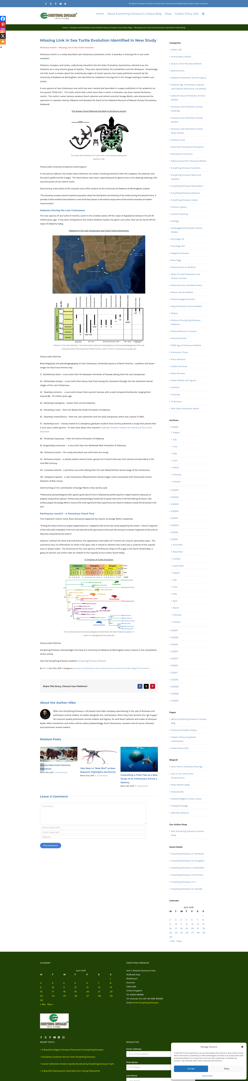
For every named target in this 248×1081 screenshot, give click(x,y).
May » (180, 941)
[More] (3, 41)
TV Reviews (176, 401)
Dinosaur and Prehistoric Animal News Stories (93, 668)
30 (170, 937)
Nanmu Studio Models (182, 292)
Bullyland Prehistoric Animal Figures (188, 77)
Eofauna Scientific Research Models (188, 161)
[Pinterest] (3, 24)
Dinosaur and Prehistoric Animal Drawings (187, 108)
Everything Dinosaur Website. (92, 661)
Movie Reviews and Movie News (186, 285)
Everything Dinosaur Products (185, 193)
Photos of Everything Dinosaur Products (185, 322)
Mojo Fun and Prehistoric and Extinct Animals (185, 276)
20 (192, 928)
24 (176, 932)
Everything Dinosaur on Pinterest (187, 875)
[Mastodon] (59, 1037)
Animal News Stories (181, 56)
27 (192, 932)
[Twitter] (45, 1037)
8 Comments (102, 786)
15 (203, 924)
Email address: (134, 1049)
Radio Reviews (178, 373)
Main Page (131, 668)
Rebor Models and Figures (183, 380)
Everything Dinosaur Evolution (185, 168)
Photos (174, 313)
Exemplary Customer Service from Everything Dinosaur (68, 1057)
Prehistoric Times (179, 352)
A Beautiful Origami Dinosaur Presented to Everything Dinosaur (72, 1049)
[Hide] (1, 47)
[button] (242, 1046)
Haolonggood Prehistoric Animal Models (186, 230)
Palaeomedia (177, 791)
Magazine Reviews (180, 253)
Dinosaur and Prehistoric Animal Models (187, 120)
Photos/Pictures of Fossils (184, 331)
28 (198, 932)
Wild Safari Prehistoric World (185, 408)
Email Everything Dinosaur (145, 1002)
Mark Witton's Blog (180, 784)
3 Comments (142, 771)
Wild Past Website (180, 813)
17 (176, 928)
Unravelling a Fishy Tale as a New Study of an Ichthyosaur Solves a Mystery (98, 779)
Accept (191, 1068)
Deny (226, 1068)
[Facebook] (3, 19)
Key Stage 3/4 (178, 246)
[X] (3, 36)
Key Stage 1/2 (177, 239)
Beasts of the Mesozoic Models (186, 63)
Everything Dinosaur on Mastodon (187, 867)
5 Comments (62, 775)
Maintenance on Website (183, 267)
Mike (44, 668)
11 (181, 924)
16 (170, 928)
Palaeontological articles (183, 299)
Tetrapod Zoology (179, 805)
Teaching (175, 394)
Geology (175, 221)
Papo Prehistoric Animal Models (186, 306)
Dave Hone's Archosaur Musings (187, 766)
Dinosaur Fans (120, 668)
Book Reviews (177, 70)
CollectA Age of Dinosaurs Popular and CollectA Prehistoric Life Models (188, 86)
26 (187, 932)
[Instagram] (3, 30)
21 (198, 928)
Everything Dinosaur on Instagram (187, 860)
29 (204, 932)
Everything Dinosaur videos (184, 200)
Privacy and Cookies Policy (184, 730)
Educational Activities (182, 154)
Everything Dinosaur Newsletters (187, 186)
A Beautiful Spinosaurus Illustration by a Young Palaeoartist (71, 1071)
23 (170, 932)
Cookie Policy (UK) (179, 748)
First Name (132, 1062)
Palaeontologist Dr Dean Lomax (186, 798)
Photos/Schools (178, 338)
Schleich (175, 387)
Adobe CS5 (176, 49)
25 (181, 932)
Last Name (131, 1075)
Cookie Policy (207, 1076)
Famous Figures (179, 207)
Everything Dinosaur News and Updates (186, 177)
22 (204, 928)
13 (192, 924)
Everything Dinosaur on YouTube (186, 889)
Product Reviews (179, 366)
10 (176, 924)
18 (181, 928)
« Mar (172, 941)
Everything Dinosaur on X (183, 882)
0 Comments (143, 668)
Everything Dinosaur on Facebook (187, 853)
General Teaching (179, 214)
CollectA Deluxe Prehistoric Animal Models (188, 97)
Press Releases (178, 359)
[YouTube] (54, 1037)
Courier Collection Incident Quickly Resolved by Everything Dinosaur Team (78, 1064)
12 (187, 924)
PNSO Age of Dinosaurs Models (186, 345)
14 (198, 924)
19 (187, 928)
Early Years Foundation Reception (187, 147)
